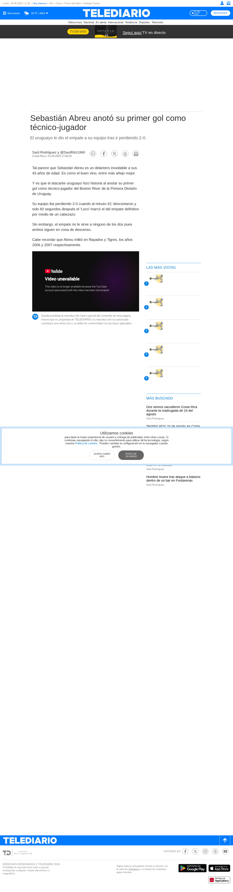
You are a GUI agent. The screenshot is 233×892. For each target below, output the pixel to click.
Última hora (75, 22)
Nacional (89, 22)
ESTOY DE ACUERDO (131, 455)
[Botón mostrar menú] (12, 13)
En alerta (101, 22)
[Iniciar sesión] (222, 3)
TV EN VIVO (197, 13)
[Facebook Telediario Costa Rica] (185, 851)
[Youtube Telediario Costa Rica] (225, 851)
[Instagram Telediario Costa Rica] (205, 851)
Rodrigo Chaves (92, 3)
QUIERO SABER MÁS (102, 455)
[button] (93, 154)
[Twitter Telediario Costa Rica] (195, 851)
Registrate (220, 13)
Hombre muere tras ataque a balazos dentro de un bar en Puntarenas (173, 478)
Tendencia (131, 22)
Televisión (157, 22)
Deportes (144, 22)
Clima (59, 3)
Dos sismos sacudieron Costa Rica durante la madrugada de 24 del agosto (171, 410)
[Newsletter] (228, 3)
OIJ (51, 3)
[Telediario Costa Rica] (116, 13)
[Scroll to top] (224, 840)
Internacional (115, 22)
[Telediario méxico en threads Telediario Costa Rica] (215, 851)
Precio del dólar (72, 3)
